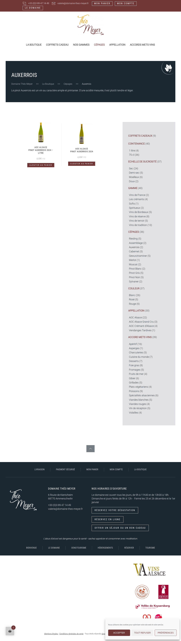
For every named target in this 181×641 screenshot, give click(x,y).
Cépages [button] (99, 44)
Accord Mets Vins (140, 337)
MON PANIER (102, 3)
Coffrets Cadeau (57, 44)
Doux (132, 181)
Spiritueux (134, 207)
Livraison (40, 469)
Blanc (132, 295)
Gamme (132, 188)
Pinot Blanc (135, 268)
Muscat (133, 264)
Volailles (133, 412)
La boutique (140, 469)
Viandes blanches (138, 399)
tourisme (150, 547)
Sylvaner (134, 281)
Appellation (136, 310)
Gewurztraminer (138, 255)
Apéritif (133, 344)
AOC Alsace (135, 317)
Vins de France (137, 195)
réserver (129, 547)
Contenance (136, 143)
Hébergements (105, 547)
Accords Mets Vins (142, 44)
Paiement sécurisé (65, 469)
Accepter (119, 633)
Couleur (133, 288)
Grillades (134, 382)
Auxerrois (134, 247)
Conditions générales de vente (71, 634)
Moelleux (134, 177)
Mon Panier (92, 469)
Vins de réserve (137, 216)
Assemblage (136, 243)
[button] (90, 448)
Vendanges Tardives (140, 330)
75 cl (131, 154)
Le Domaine (54, 547)
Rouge (132, 303)
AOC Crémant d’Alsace (141, 326)
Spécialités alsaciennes (142, 395)
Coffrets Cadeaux (140, 135)
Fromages (134, 369)
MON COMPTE (125, 3)
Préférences (166, 633)
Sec (131, 168)
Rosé (131, 299)
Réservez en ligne (107, 519)
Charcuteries (136, 352)
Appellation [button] (117, 44)
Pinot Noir (134, 277)
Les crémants (136, 199)
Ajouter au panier (41, 165)
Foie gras (134, 365)
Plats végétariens (138, 386)
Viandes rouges (137, 404)
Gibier (132, 378)
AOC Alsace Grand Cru (141, 321)
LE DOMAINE (33, 7)
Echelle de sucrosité (142, 161)
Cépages (133, 231)
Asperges (134, 348)
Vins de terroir (136, 220)
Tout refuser (142, 633)
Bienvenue (31, 547)
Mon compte (116, 469)
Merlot (132, 260)
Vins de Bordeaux (138, 212)
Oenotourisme (78, 547)
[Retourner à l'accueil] (90, 25)
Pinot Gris (134, 273)
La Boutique (34, 44)
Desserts (134, 361)
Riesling (133, 238)
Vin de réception (138, 408)
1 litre (132, 150)
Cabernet (134, 251)
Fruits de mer (136, 374)
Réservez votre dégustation (115, 510)
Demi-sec (134, 172)
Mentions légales (51, 634)
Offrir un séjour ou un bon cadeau (120, 528)
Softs (132, 203)
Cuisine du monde (139, 356)
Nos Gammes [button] (81, 44)
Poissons (134, 391)
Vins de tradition (138, 225)
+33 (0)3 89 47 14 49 (38, 3)
